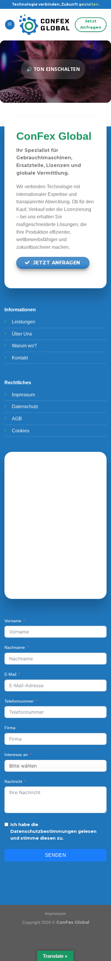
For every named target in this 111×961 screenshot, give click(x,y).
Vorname (12, 620)
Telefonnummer (19, 701)
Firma (9, 727)
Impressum (23, 394)
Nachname (14, 647)
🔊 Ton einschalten (53, 69)
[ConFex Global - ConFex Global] (44, 25)
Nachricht (13, 781)
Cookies (20, 430)
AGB (17, 418)
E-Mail (10, 674)
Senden (55, 855)
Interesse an (16, 754)
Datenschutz (25, 406)
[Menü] (10, 25)
